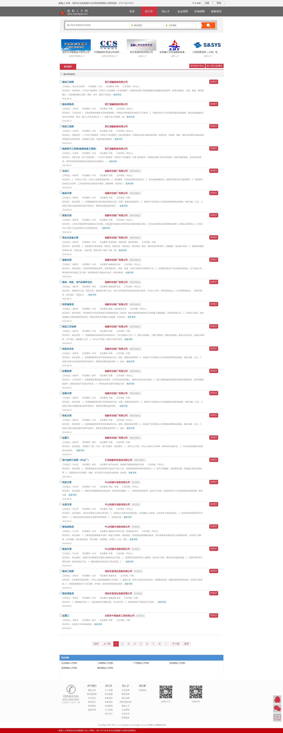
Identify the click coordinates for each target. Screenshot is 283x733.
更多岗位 (109, 698)
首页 (132, 11)
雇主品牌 (126, 698)
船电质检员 (68, 527)
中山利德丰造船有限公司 (118, 482)
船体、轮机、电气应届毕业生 (77, 282)
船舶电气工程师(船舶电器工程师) (79, 148)
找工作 (149, 11)
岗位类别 (138, 25)
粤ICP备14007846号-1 (176, 725)
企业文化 (92, 698)
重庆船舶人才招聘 (105, 668)
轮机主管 (67, 415)
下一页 (175, 644)
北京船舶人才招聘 (69, 663)
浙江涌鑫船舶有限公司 (116, 82)
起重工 (65, 438)
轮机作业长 (68, 349)
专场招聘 (199, 11)
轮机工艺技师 (69, 326)
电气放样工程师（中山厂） (76, 460)
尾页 (186, 644)
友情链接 (92, 706)
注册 (207, 3)
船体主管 (67, 193)
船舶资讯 (216, 11)
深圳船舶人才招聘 (177, 663)
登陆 (219, 3)
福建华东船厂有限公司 (116, 171)
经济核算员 (68, 304)
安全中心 (109, 714)
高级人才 (126, 706)
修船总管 (67, 260)
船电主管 (67, 549)
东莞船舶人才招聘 (69, 668)
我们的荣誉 (92, 694)
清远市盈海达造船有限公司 (119, 571)
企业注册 (126, 690)
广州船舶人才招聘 (141, 663)
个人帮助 (109, 710)
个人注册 (109, 690)
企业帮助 (126, 710)
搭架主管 (67, 215)
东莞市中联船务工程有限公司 (120, 615)
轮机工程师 (68, 126)
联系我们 (92, 702)
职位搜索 (109, 694)
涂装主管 (67, 393)
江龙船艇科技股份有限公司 (119, 460)
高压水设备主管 (70, 237)
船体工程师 (68, 82)
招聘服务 (126, 717)
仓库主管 (67, 504)
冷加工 (65, 171)
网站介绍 (92, 690)
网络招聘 (126, 694)
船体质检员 (68, 104)
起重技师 (67, 371)
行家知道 (142, 690)
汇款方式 (126, 714)
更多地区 (109, 702)
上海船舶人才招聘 (105, 663)
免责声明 (92, 710)
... (166, 644)
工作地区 (172, 25)
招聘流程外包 (126, 702)
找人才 (166, 11)
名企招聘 (182, 11)
